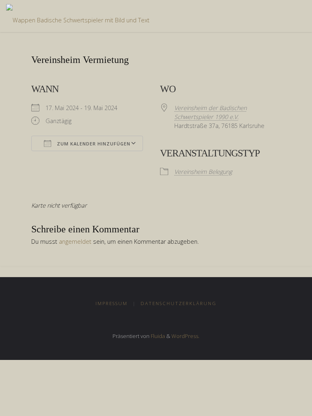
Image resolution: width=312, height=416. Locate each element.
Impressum (111, 303)
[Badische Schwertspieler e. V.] (78, 16)
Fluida (157, 336)
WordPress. (185, 336)
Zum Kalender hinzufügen (92, 144)
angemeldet (75, 241)
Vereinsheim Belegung (203, 172)
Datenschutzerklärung (179, 303)
